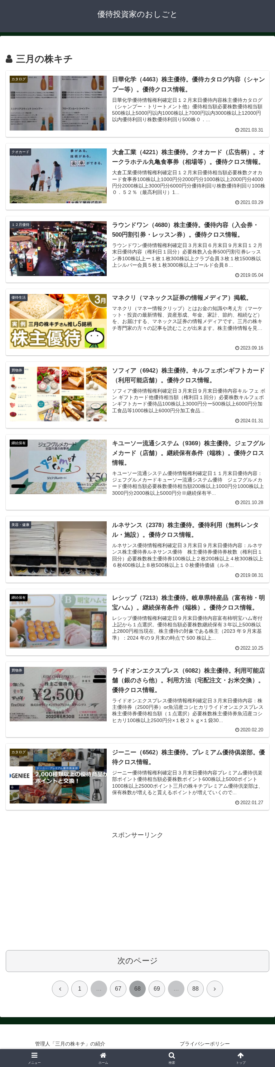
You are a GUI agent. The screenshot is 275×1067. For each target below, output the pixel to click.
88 (195, 989)
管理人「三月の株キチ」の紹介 (70, 1044)
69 (157, 989)
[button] (254, 957)
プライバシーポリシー (205, 1044)
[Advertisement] (137, 891)
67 (118, 989)
